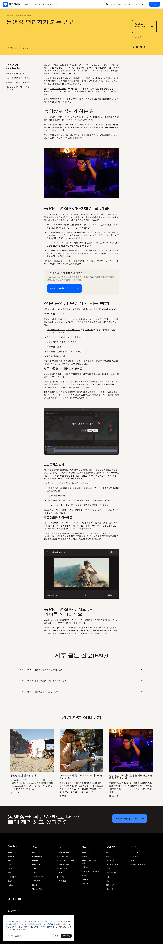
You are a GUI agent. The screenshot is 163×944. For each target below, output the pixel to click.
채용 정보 (134, 856)
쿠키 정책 (85, 867)
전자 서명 (60, 877)
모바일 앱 (11, 856)
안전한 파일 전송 (63, 865)
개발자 (108, 869)
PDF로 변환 (61, 881)
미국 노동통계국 (57, 88)
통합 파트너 (110, 885)
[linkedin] (140, 47)
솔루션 (10, 869)
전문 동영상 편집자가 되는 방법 (18, 82)
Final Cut (89, 329)
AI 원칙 (84, 875)
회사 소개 (134, 852)
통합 (9, 860)
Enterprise (36, 865)
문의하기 (85, 856)
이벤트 (108, 856)
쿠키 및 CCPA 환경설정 (90, 871)
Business (35, 860)
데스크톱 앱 (12, 852)
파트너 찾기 (110, 889)
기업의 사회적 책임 (138, 865)
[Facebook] (14, 899)
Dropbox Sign (37, 877)
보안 (9, 873)
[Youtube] (19, 899)
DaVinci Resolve (73, 329)
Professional (37, 856)
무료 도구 (11, 885)
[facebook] (136, 47)
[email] (144, 47)
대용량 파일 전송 (63, 852)
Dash (34, 869)
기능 (9, 865)
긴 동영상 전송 (62, 856)
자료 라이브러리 (112, 865)
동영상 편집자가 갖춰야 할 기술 (18, 78)
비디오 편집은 (58, 124)
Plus (34, 852)
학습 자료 (85, 883)
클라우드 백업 (62, 869)
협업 (58, 264)
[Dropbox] (13, 4)
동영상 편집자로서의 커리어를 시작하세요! (18, 87)
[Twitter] (9, 899)
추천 (108, 877)
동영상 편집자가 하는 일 (15, 73)
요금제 (34, 885)
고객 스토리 (110, 860)
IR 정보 (133, 860)
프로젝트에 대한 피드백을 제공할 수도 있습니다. (66, 398)
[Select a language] (107, 4)
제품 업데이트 (37, 889)
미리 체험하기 (13, 877)
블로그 (108, 852)
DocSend (36, 873)
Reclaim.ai (36, 881)
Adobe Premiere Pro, (56, 329)
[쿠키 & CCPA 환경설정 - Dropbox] (38, 928)
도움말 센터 (86, 852)
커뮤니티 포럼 (111, 873)
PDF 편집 (60, 873)
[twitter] (133, 47)
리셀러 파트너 (111, 881)
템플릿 (10, 881)
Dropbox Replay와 (52, 536)
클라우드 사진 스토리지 (65, 860)
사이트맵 (85, 879)
